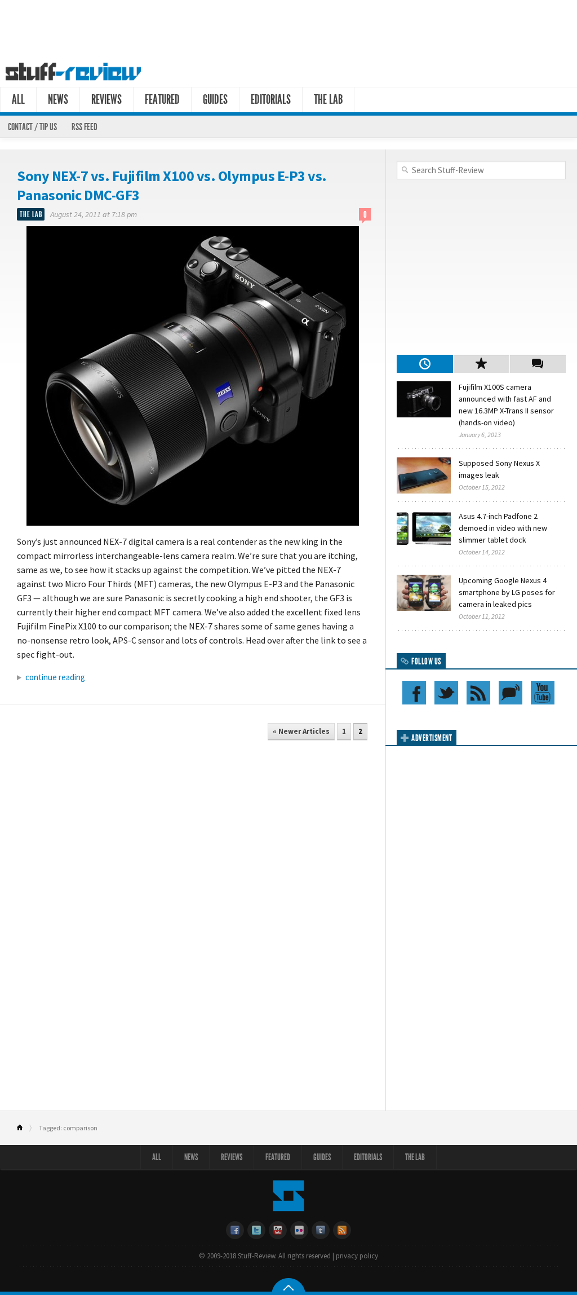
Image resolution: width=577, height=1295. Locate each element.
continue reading (55, 677)
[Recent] (425, 364)
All (18, 99)
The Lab (328, 99)
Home (24, 1128)
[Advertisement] (288, 27)
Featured (162, 99)
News (58, 99)
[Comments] (537, 364)
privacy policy (357, 1256)
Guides (215, 99)
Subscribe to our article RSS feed (478, 692)
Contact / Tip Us (32, 127)
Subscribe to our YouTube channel (542, 692)
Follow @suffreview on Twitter (446, 692)
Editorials (271, 99)
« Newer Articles (301, 731)
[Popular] (481, 364)
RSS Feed (84, 127)
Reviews (106, 99)
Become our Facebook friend (414, 692)
